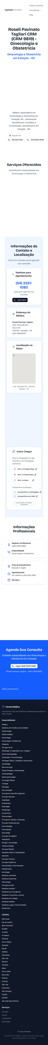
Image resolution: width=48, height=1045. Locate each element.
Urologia (5, 784)
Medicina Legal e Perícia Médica (14, 905)
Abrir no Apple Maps (25, 475)
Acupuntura (6, 813)
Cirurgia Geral (7, 748)
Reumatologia (7, 790)
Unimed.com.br (12, 689)
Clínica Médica (7, 734)
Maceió (4, 962)
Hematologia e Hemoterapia (12, 866)
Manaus (5, 939)
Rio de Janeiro (7, 922)
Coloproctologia (8, 846)
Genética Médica (8, 902)
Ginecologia (6, 882)
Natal (4, 968)
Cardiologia (6, 764)
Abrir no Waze (23, 480)
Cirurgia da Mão (8, 885)
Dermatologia (7, 826)
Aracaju (5, 981)
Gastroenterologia (8, 777)
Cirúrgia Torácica (8, 859)
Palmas (4, 978)
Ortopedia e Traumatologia (12, 757)
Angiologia (6, 800)
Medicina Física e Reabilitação (13, 852)
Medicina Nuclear (8, 889)
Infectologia (6, 738)
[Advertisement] (24, 87)
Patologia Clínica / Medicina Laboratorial (17, 761)
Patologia (5, 787)
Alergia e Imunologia (9, 843)
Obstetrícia (6, 908)
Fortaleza (5, 935)
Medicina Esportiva (9, 879)
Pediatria (5, 744)
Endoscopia (6, 803)
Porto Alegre (6, 942)
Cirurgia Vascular (8, 797)
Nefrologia (6, 807)
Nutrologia (6, 872)
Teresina (5, 965)
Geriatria (5, 856)
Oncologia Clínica (8, 780)
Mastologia (6, 810)
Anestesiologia (7, 774)
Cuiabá (4, 994)
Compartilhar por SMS (26, 496)
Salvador (5, 945)
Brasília (4, 929)
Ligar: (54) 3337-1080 (26, 666)
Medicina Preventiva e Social (13, 895)
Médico (4, 725)
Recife (4, 949)
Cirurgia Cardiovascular (11, 823)
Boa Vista (5, 975)
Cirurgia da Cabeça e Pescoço (13, 820)
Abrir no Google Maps (26, 469)
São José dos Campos (10, 1001)
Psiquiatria (6, 839)
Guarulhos (6, 988)
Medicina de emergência (11, 892)
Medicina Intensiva (9, 875)
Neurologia (6, 833)
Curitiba (5, 932)
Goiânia (4, 952)
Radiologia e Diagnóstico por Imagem (16, 751)
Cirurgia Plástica (8, 849)
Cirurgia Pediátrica (9, 862)
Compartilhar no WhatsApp (27, 492)
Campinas (5, 955)
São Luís (5, 958)
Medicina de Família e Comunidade (15, 728)
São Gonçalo (6, 991)
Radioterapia (7, 869)
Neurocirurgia (7, 767)
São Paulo (5, 919)
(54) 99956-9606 (37, 140)
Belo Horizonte (7, 926)
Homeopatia (6, 830)
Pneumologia (7, 816)
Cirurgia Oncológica (9, 836)
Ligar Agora (21, 300)
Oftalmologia (6, 731)
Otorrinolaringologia (9, 754)
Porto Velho (6, 971)
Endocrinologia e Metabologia (13, 771)
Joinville (4, 998)
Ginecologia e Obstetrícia (11, 741)
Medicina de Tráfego (9, 898)
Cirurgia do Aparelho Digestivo (13, 793)
